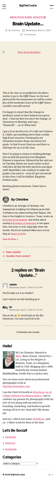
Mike (18, 356)
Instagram (11, 449)
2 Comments (30, 34)
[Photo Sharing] (28, 70)
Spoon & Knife (18, 233)
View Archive (10, 239)
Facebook (10, 437)
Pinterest (10, 443)
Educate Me (39, 17)
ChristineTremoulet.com (16, 386)
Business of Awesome (24, 223)
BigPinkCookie (28, 5)
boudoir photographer (15, 219)
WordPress (39, 419)
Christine (15, 30)
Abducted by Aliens (21, 17)
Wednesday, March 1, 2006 (38, 30)
